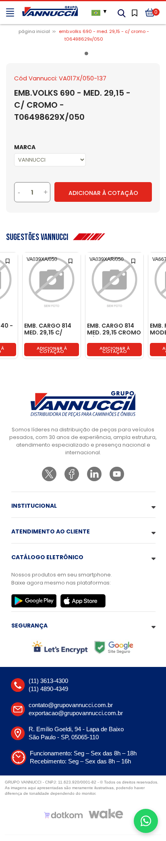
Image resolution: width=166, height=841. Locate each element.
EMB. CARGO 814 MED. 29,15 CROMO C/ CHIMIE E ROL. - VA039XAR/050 (114, 329)
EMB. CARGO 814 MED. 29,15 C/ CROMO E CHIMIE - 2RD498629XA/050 (51, 329)
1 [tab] (88, 55)
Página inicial (34, 31)
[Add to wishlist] (8, 260)
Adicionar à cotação (52, 350)
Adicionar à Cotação (103, 193)
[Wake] (106, 813)
